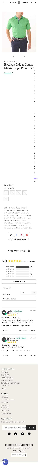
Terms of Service (6, 413)
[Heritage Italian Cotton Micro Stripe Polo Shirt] (19, 32)
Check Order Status (6, 378)
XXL (6, 199)
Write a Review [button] (20, 281)
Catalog (3, 388)
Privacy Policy (5, 411)
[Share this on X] (11, 235)
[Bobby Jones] (19, 2)
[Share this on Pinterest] (22, 235)
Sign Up (31, 428)
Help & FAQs (4, 372)
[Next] (24, 57)
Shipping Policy (5, 405)
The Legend (4, 397)
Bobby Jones (21, 451)
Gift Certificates (5, 386)
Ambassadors (5, 403)
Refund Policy (5, 408)
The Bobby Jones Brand (8, 400)
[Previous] (13, 57)
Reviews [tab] (5, 288)
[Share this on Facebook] (16, 235)
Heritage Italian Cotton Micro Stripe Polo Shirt (16, 326)
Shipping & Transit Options (18, 239)
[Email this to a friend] (27, 235)
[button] (32, 330)
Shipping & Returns (6, 380)
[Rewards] (5, 462)
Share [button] (6, 330)
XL (24, 193)
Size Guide (8, 73)
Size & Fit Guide (5, 375)
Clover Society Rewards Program (10, 383)
